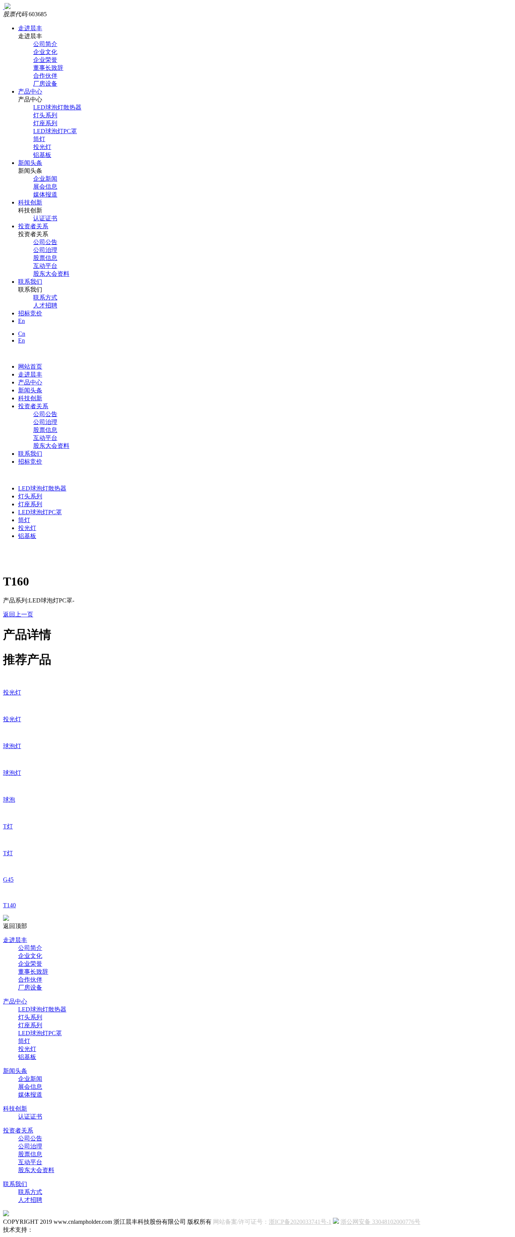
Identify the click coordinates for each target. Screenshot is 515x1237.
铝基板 (42, 155)
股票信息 (45, 258)
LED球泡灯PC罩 (55, 131)
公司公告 (45, 242)
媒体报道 (45, 194)
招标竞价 (30, 313)
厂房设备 (45, 83)
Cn (21, 333)
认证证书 (45, 218)
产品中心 (30, 91)
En (21, 321)
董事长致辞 (48, 68)
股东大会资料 (51, 273)
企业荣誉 (45, 60)
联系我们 (30, 281)
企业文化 (45, 52)
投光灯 (42, 147)
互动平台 (45, 266)
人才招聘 (45, 305)
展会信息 (45, 186)
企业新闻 (45, 178)
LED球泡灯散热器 (57, 107)
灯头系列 (45, 115)
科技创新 (30, 202)
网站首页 (30, 366)
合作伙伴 (45, 75)
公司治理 (45, 250)
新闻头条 (30, 163)
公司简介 (45, 44)
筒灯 (39, 139)
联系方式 (45, 297)
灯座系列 (45, 123)
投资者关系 (33, 226)
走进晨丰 (30, 28)
